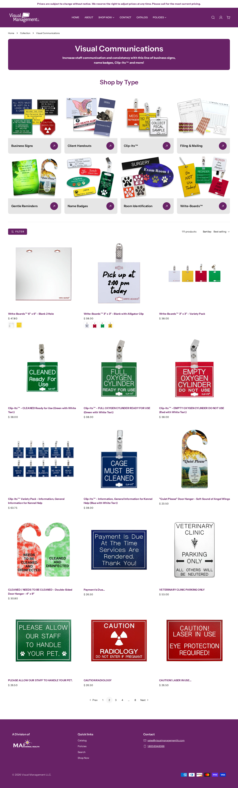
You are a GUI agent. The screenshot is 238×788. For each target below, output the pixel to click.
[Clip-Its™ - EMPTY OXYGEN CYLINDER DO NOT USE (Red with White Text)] (194, 368)
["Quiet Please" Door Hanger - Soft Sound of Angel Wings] (194, 459)
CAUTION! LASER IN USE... (175, 680)
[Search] (213, 17)
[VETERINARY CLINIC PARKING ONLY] (194, 550)
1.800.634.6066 (155, 746)
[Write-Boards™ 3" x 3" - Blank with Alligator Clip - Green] (102, 325)
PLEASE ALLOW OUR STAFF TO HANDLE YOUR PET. (40, 680)
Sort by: (207, 231)
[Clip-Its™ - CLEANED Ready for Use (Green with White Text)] (43, 368)
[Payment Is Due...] (119, 550)
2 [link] (109, 700)
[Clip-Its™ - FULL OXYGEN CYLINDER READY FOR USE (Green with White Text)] (119, 368)
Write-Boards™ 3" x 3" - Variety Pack (182, 313)
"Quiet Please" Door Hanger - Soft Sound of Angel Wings (194, 498)
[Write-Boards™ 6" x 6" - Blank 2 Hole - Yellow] (19, 325)
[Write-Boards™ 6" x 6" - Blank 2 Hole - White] (11, 325)
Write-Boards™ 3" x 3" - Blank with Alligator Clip (114, 313)
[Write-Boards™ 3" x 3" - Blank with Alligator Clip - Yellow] (110, 325)
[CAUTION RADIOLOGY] (119, 640)
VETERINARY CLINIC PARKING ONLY (182, 589)
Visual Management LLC (36, 774)
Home (11, 33)
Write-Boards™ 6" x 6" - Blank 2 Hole (31, 313)
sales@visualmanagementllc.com (166, 740)
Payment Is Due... (94, 589)
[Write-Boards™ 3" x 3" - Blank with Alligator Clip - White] (87, 325)
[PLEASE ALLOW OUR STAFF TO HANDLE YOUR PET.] (43, 640)
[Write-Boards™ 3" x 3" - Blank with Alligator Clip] (119, 274)
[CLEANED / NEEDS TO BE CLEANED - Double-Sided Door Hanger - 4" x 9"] (43, 550)
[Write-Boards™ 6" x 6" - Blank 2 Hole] (43, 274)
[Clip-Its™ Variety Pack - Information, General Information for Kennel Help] (43, 459)
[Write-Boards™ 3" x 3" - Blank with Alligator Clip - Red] (94, 325)
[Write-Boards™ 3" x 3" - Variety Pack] (194, 274)
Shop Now (83, 757)
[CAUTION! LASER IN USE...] (194, 640)
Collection (25, 33)
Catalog (82, 740)
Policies (82, 746)
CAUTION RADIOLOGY (98, 680)
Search (81, 752)
